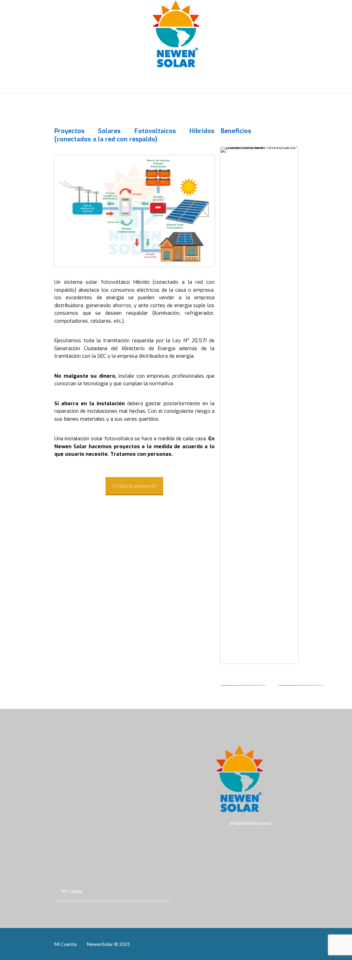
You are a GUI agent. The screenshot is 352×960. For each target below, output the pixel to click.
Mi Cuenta (72, 891)
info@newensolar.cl (226, 823)
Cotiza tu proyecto (134, 485)
